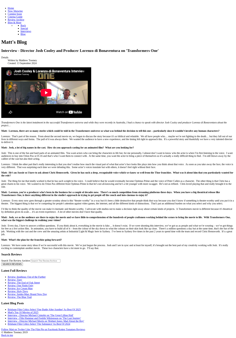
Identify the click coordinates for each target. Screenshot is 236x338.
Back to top (7, 335)
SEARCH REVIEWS (12, 264)
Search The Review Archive (15, 260)
